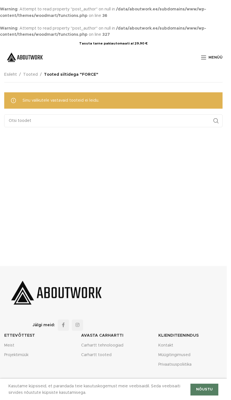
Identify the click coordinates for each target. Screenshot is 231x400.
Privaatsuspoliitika (175, 365)
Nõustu (204, 389)
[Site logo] (25, 57)
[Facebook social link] (63, 325)
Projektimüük (16, 355)
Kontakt (165, 345)
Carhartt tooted (96, 355)
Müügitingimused (174, 355)
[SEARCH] (216, 120)
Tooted (30, 75)
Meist (9, 345)
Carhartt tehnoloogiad (102, 345)
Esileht (10, 75)
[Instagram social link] (77, 325)
